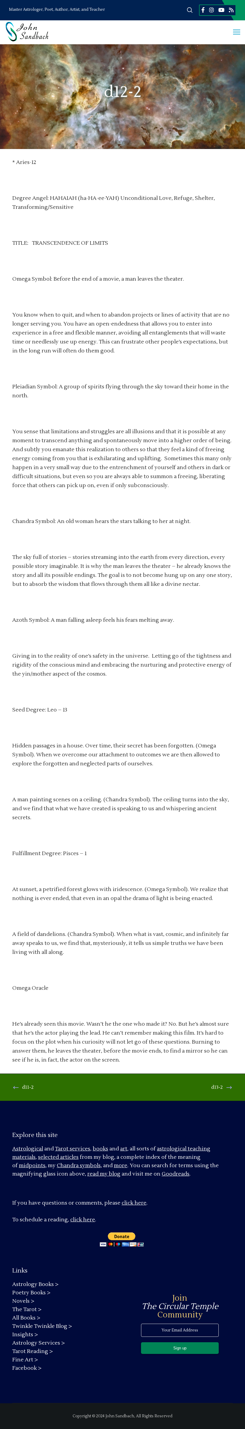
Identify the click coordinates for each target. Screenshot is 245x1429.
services (80, 1148)
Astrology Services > (38, 1343)
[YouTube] (221, 10)
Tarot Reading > (32, 1351)
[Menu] (234, 32)
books (100, 1148)
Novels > (23, 1301)
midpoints (32, 1165)
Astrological (27, 1148)
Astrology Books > (35, 1284)
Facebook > (27, 1368)
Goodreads (175, 1173)
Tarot (61, 1148)
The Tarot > (27, 1309)
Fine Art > (25, 1359)
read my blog (103, 1173)
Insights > (25, 1334)
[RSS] (231, 10)
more (120, 1165)
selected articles (58, 1157)
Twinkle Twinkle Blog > (42, 1326)
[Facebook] (203, 10)
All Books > (26, 1317)
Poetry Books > (31, 1292)
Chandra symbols (79, 1165)
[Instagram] (211, 10)
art (123, 1148)
